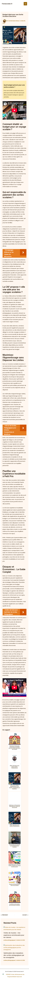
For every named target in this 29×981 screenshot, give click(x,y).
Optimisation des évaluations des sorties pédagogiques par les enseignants (14, 955)
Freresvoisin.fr (7, 4)
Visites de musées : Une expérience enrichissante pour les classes (14, 935)
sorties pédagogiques (9, 940)
